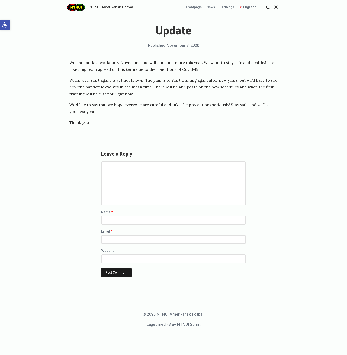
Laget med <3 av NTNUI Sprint (173, 324)
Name (107, 212)
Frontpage (194, 7)
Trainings (227, 7)
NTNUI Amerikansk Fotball (111, 7)
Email (106, 231)
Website (107, 250)
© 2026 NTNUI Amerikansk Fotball (173, 314)
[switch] (276, 7)
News (210, 7)
